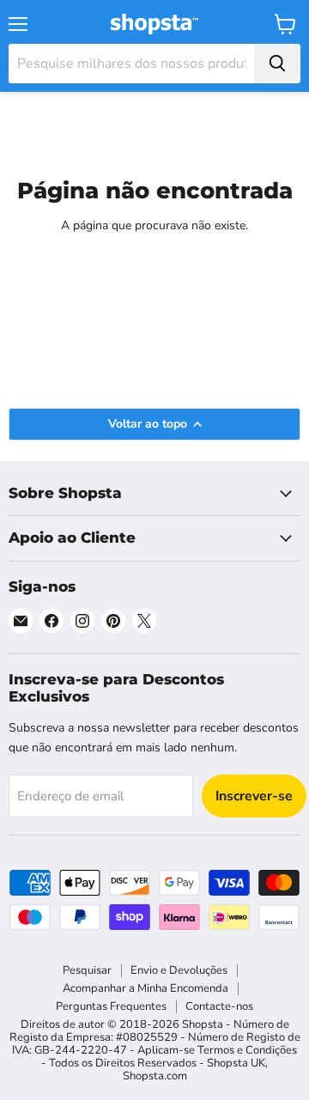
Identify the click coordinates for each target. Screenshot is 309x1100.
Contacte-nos (219, 1006)
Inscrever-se (254, 796)
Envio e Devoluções (178, 970)
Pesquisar (87, 970)
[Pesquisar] (277, 63)
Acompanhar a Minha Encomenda (145, 988)
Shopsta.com (155, 1076)
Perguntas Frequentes (111, 1006)
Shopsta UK (236, 1063)
